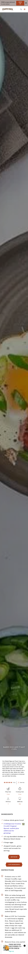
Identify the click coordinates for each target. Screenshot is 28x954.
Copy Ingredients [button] (14, 864)
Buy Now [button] (14, 857)
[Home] (7, 9)
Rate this (22, 782)
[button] (24, 9)
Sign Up (20, 3)
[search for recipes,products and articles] (21, 9)
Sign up (11, 951)
